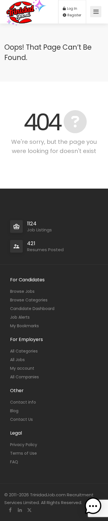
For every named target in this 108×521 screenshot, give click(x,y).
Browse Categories (29, 300)
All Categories (24, 351)
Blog (14, 411)
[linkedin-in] (19, 510)
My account (22, 368)
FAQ (14, 462)
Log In (71, 8)
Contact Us (21, 419)
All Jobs (17, 360)
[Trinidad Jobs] (26, 29)
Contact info (23, 402)
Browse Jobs (22, 291)
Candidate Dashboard (32, 308)
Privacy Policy (23, 445)
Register (74, 15)
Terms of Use (23, 453)
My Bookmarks (24, 326)
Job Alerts (20, 317)
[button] (93, 506)
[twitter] (29, 510)
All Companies (24, 377)
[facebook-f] (10, 510)
